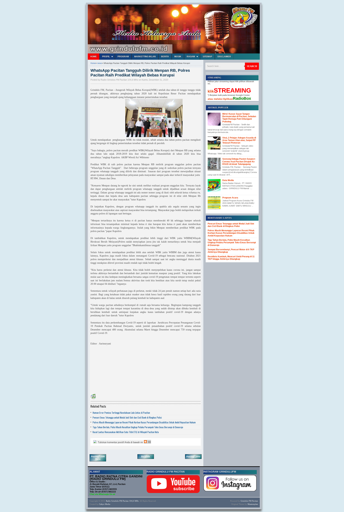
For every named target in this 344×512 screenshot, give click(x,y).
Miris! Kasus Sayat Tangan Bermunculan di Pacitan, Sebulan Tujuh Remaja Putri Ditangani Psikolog (239, 118)
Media (107, 504)
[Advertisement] (117, 370)
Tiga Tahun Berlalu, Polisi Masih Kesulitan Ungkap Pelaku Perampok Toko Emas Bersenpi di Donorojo (138, 427)
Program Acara (230, 197)
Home (93, 56)
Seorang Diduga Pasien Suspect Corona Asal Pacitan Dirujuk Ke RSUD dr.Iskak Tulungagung (238, 161)
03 (149, 442)
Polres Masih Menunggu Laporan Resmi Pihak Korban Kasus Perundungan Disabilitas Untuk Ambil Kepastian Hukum (144, 422)
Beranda (145, 456)
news (99, 63)
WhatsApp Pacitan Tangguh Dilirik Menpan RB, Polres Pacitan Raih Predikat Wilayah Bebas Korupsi (140, 72)
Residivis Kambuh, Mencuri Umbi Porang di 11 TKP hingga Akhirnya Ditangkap (231, 257)
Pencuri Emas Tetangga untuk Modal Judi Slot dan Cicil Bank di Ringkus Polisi (127, 417)
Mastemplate (253, 504)
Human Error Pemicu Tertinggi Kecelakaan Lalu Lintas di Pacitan (121, 412)
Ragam (191, 56)
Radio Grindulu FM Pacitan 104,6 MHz (122, 501)
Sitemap (207, 56)
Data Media (228, 180)
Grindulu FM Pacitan (249, 501)
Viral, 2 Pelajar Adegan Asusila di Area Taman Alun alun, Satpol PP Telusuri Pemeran (239, 140)
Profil (106, 56)
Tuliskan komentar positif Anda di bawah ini (120, 442)
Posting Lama (193, 456)
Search (252, 66)
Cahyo (101, 504)
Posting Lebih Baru (98, 457)
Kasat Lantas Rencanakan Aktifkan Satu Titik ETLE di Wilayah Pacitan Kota (126, 432)
